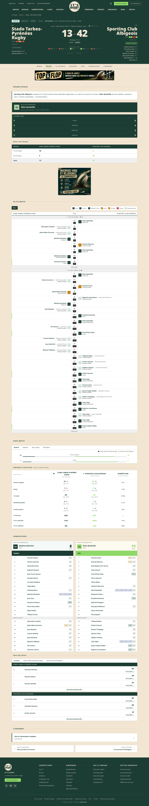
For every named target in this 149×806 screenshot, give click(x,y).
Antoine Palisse (32, 558)
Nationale (49, 21)
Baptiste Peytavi (33, 570)
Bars (123, 9)
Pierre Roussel (96, 578)
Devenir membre (121, 3)
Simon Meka (95, 582)
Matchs (16, 9)
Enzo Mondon (49, 309)
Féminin (21, 3)
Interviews (69, 779)
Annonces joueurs (126, 773)
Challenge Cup (43, 782)
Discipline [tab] (46, 447)
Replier (74, 267)
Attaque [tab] (25, 447)
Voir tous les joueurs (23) (75, 689)
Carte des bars (97, 779)
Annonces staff (125, 776)
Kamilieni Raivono (129, 47)
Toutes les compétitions (46, 785)
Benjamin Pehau (97, 594)
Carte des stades (98, 776)
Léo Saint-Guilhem (33, 582)
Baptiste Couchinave (128, 53)
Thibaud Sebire (87, 356)
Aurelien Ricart (32, 578)
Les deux (17, 661)
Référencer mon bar (126, 782)
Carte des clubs (98, 773)
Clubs (50, 9)
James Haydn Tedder (128, 55)
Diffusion (73, 66)
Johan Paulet (31, 610)
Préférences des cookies (107, 799)
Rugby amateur (71, 773)
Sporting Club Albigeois (122, 31)
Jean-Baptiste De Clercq (99, 566)
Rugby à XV (30, 3)
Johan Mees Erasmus (47, 232)
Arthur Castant (130, 51)
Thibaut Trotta (32, 614)
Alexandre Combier (48, 227)
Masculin (12, 3)
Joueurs (25, 9)
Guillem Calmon (87, 367)
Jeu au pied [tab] (35, 447)
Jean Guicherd (50, 344)
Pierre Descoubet (33, 606)
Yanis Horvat (95, 570)
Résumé (48, 66)
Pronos (101, 9)
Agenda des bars (125, 779)
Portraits (69, 785)
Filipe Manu (31, 586)
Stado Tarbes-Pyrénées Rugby (27, 33)
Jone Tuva (30, 598)
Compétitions (38, 9)
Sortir (132, 9)
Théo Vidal (132, 60)
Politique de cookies (81, 799)
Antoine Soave (87, 286)
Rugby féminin (71, 769)
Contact (95, 799)
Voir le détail (130, 671)
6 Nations (42, 776)
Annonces (112, 9)
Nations (60, 9)
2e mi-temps (75, 270)
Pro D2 (41, 773)
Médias (39, 66)
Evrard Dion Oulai (129, 49)
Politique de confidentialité (65, 799)
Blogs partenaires (43, 3)
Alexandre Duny (33, 566)
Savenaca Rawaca (16, 51)
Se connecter (135, 3)
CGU (90, 799)
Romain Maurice (88, 244)
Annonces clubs (125, 769)
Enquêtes (69, 782)
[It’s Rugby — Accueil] (8, 767)
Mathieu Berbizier (17, 53)
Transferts (69, 776)
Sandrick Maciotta (97, 586)
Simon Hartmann (97, 610)
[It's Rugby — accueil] (74, 6)
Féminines (89, 9)
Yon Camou (54, 327)
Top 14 (41, 769)
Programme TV (98, 782)
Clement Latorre (47, 280)
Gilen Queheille (128, 58)
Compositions (94, 66)
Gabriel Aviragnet (97, 602)
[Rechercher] (111, 3)
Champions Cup (44, 779)
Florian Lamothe (33, 562)
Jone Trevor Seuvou (34, 574)
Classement (108, 66)
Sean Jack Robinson (98, 606)
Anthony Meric (32, 590)
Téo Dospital (95, 614)
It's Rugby (14, 15)
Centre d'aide (38, 799)
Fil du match (60, 66)
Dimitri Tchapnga (88, 397)
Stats (83, 66)
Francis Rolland (48, 338)
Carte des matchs (98, 769)
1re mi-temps (75, 217)
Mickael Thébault (49, 350)
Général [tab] (16, 447)
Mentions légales (49, 799)
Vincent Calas (87, 385)
